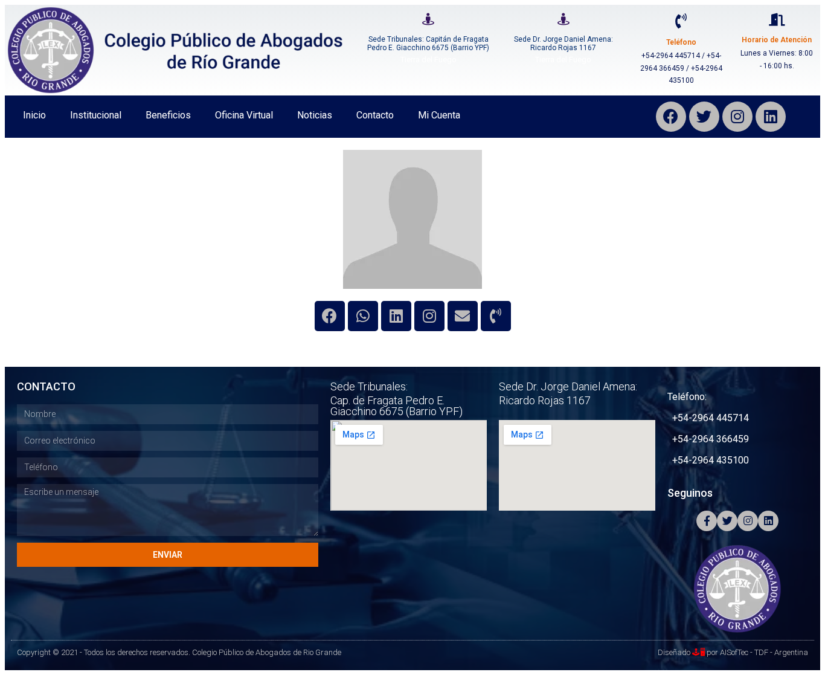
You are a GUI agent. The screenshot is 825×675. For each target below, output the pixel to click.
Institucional (95, 115)
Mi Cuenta (439, 115)
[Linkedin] (396, 316)
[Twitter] (704, 117)
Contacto (375, 115)
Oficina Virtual (244, 115)
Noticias (314, 115)
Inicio (34, 115)
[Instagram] (737, 117)
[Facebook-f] (706, 521)
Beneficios (168, 115)
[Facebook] (671, 117)
